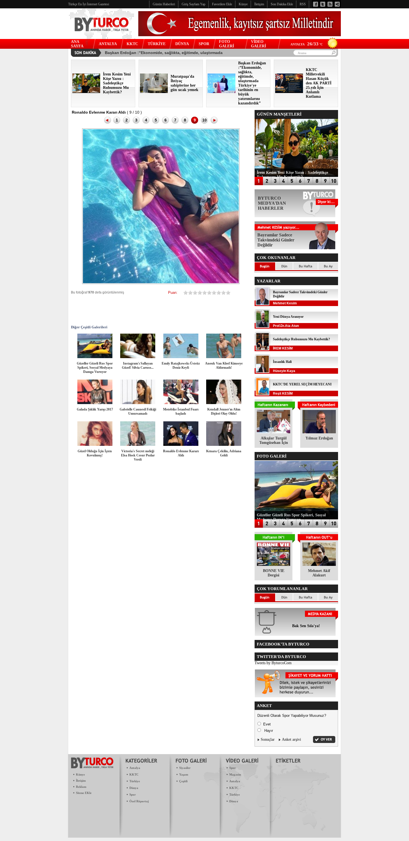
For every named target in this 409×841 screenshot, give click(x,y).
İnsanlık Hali (282, 362)
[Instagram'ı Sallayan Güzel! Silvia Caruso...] (137, 357)
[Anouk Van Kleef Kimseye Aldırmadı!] (223, 357)
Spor (132, 794)
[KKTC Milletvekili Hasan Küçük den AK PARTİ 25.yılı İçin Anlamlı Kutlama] (289, 92)
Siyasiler (185, 767)
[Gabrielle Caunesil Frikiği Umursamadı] (137, 403)
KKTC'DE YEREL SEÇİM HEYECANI (302, 384)
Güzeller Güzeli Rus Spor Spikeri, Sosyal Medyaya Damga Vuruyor (95, 367)
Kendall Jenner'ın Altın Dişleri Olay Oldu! (223, 411)
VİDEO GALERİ (258, 44)
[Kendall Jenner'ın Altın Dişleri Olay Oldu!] (223, 403)
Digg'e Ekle (162, 310)
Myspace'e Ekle (128, 310)
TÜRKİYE (157, 44)
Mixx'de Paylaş (212, 310)
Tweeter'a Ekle (112, 310)
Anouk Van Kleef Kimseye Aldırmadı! (224, 365)
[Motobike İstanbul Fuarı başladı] (180, 403)
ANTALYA (108, 44)
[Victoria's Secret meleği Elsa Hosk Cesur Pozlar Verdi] (137, 444)
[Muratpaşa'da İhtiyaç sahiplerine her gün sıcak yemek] (154, 92)
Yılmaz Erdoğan (319, 438)
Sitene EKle (84, 792)
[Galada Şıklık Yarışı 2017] (94, 403)
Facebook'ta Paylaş (95, 310)
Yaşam (183, 774)
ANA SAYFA (77, 44)
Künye (80, 774)
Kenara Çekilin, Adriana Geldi (223, 453)
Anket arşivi (291, 739)
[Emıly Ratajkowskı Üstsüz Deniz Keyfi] (180, 357)
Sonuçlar (268, 739)
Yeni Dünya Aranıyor (288, 317)
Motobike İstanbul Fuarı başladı (180, 411)
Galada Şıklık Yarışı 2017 (95, 409)
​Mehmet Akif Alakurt (319, 573)
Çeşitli (183, 781)
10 (204, 120)
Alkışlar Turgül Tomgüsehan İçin (273, 440)
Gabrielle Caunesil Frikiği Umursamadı (138, 411)
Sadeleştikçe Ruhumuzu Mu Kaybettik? (301, 339)
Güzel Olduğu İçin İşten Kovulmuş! (95, 453)
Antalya (134, 767)
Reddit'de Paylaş (179, 310)
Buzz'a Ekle (229, 310)
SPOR (204, 44)
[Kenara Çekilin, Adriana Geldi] (223, 444)
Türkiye (134, 781)
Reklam (81, 786)
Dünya (133, 787)
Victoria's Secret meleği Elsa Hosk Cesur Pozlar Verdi (138, 455)
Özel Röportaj (139, 801)
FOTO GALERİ (226, 44)
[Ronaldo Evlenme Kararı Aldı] (180, 444)
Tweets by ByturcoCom (273, 663)
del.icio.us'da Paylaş (195, 310)
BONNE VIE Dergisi (273, 573)
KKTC (132, 44)
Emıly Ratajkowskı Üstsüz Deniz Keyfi (181, 365)
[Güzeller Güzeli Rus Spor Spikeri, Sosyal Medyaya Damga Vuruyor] (94, 357)
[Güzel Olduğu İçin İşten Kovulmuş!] (94, 444)
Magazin (235, 774)
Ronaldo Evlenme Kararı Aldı (181, 453)
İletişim (81, 780)
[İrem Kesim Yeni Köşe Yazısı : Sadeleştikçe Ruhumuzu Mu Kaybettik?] (86, 92)
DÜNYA (182, 44)
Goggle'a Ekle (145, 310)
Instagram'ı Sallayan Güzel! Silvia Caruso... (138, 365)
